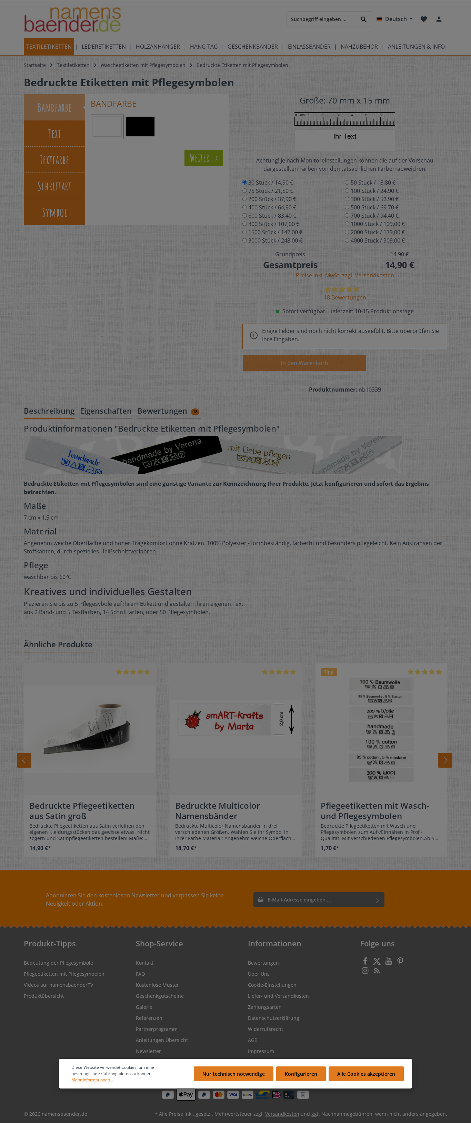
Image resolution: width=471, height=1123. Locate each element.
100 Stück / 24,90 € (375, 191)
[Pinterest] (400, 963)
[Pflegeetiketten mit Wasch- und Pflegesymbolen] (381, 729)
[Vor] (445, 760)
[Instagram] (365, 972)
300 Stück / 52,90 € (375, 199)
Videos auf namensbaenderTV (58, 985)
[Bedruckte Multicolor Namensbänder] (236, 729)
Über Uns (259, 974)
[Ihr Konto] (439, 19)
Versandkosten (282, 1114)
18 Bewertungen (345, 297)
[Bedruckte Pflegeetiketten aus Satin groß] (90, 729)
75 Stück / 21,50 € (270, 191)
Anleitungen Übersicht (162, 1040)
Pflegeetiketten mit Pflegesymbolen (64, 974)
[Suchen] (364, 19)
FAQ (140, 974)
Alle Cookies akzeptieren (366, 1074)
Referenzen (149, 1018)
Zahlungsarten (265, 1007)
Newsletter (148, 1051)
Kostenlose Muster (157, 985)
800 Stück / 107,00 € (273, 224)
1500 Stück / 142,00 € (275, 232)
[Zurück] (24, 760)
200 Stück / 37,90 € (272, 199)
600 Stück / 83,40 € (272, 215)
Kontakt (144, 962)
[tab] (49, 411)
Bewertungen (263, 962)
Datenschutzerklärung (273, 1018)
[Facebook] (365, 963)
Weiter (200, 158)
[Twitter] (377, 963)
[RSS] (377, 972)
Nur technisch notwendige (233, 1074)
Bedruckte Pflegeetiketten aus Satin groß (81, 810)
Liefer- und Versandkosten (278, 996)
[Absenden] (377, 899)
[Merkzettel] (424, 19)
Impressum (261, 1051)
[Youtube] (389, 963)
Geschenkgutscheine (160, 996)
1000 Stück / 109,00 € (378, 224)
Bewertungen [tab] (167, 410)
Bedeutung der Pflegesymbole (58, 962)
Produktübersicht (44, 996)
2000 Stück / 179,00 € (378, 232)
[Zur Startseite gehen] (72, 19)
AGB (253, 1040)
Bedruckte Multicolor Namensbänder (217, 810)
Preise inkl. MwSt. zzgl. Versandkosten (345, 275)
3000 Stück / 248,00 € (275, 240)
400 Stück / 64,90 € (272, 207)
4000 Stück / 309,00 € (378, 240)
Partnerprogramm (157, 1029)
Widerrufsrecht (265, 1029)
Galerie (144, 1007)
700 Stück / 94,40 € (375, 215)
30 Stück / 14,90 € (270, 182)
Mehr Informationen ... (92, 1080)
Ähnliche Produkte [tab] (58, 644)
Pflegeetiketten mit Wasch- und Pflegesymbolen (375, 810)
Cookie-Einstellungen (272, 985)
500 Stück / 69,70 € (375, 207)
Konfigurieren (301, 1074)
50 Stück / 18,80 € (373, 182)
